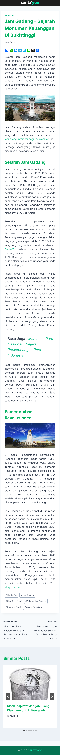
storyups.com (12, 587)
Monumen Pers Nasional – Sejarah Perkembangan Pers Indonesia (15, 630)
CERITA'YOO (35, 750)
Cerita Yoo (11, 595)
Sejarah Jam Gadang (35, 601)
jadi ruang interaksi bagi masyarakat (27, 139)
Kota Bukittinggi (14, 601)
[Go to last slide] (8, 696)
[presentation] (30, 682)
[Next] (52, 696)
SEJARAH (9, 15)
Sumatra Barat (13, 607)
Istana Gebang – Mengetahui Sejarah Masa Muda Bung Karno (45, 630)
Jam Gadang (27, 595)
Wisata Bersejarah (34, 607)
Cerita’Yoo (10, 249)
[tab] (24, 730)
